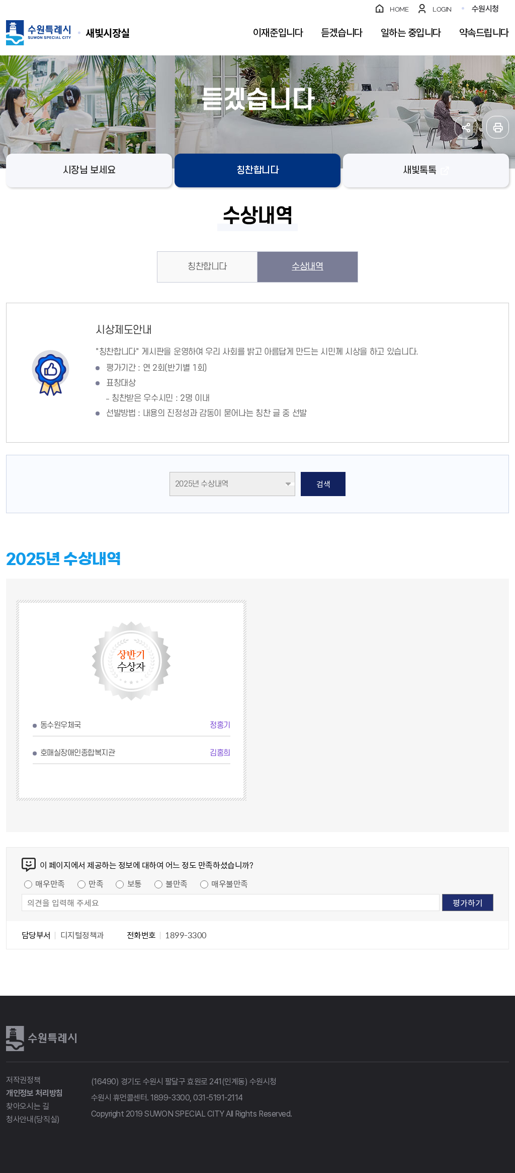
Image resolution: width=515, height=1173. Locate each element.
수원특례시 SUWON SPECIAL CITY (107, 32)
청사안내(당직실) (33, 1119)
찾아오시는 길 (27, 1106)
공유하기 (466, 127)
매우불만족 (229, 883)
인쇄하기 (497, 127)
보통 (134, 883)
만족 (96, 883)
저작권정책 (23, 1080)
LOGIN (442, 9)
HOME (399, 9)
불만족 (176, 883)
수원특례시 (41, 1038)
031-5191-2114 (218, 1097)
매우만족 (49, 883)
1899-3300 (170, 1097)
